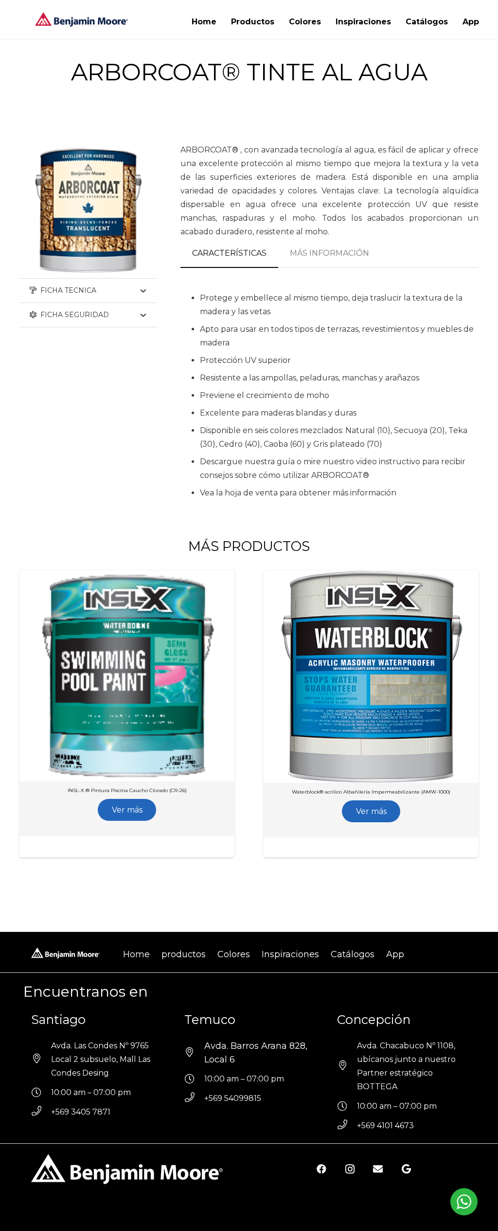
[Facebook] (321, 1169)
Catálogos (352, 954)
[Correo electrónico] (378, 1169)
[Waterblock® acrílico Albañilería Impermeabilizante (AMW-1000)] (358, 577)
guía (286, 461)
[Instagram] (350, 1169)
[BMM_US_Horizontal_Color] (81, 19)
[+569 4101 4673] (347, 1126)
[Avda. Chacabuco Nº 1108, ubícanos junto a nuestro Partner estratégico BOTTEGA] (347, 1066)
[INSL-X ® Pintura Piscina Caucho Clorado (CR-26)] (114, 577)
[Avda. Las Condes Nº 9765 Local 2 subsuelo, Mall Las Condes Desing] (41, 1059)
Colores (233, 954)
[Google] (406, 1169)
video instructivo (388, 461)
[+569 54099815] (194, 1098)
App (395, 954)
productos (183, 954)
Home (136, 954)
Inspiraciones (290, 954)
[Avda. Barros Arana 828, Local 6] (194, 1053)
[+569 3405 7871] (41, 1112)
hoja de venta (251, 492)
